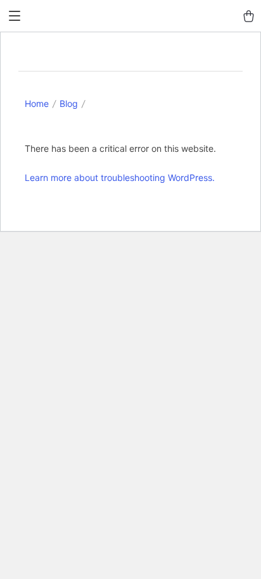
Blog (69, 103)
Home (37, 103)
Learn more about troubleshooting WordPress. (120, 177)
